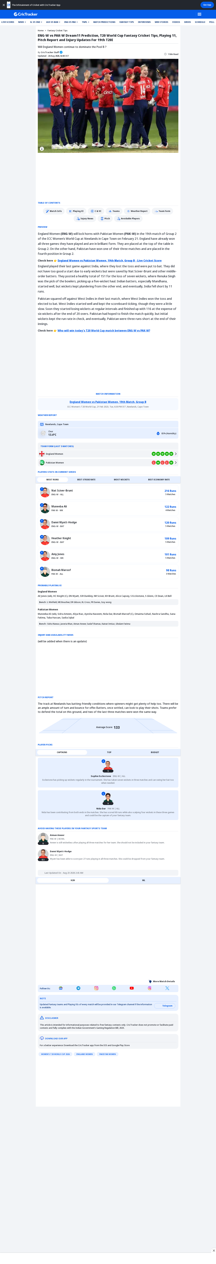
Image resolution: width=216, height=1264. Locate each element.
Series (187, 22)
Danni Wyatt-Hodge (64, 522)
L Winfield (52, 602)
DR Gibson (76, 602)
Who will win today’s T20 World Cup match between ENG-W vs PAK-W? (104, 330)
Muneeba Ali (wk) (47, 613)
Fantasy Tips (126, 22)
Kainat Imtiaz (108, 623)
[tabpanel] (108, 532)
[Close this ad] (213, 1250)
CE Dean (159, 596)
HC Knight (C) (60, 596)
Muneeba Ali (59, 506)
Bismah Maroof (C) (123, 613)
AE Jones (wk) (45, 596)
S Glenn (149, 596)
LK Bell (168, 596)
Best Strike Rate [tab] (86, 479)
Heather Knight (61, 538)
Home (41, 30)
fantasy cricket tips (58, 30)
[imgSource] (42, 149)
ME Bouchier (64, 602)
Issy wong (106, 602)
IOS (105, 1045)
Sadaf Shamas (94, 623)
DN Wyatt (74, 596)
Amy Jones (57, 554)
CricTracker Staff (48, 52)
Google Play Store (121, 1045)
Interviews (144, 22)
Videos (176, 22)
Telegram (167, 1005)
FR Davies (95, 602)
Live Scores (7, 22)
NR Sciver (99, 596)
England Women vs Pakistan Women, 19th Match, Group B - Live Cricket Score (110, 260)
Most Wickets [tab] (122, 479)
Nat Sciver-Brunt (62, 490)
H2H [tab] (73, 880)
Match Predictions (104, 22)
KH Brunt (109, 596)
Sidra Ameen (65, 613)
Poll (211, 22)
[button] (22, 22)
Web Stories (161, 22)
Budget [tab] (155, 752)
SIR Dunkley (86, 596)
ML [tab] (143, 880)
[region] (108, 1258)
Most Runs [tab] (52, 479)
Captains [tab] (62, 752)
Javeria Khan (66, 623)
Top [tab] (109, 752)
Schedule (200, 22)
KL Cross (86, 602)
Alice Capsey (122, 596)
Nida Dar (107, 613)
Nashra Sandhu (160, 613)
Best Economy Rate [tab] (159, 479)
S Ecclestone (137, 596)
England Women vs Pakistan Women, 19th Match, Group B (108, 402)
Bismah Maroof (61, 570)
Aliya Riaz (78, 613)
